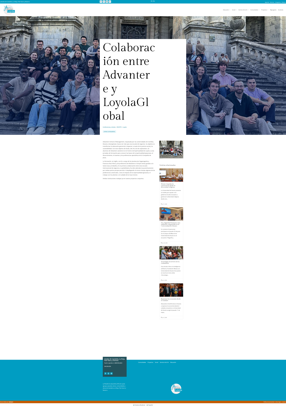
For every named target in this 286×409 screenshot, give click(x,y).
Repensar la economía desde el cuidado (171, 301)
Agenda (267, 2)
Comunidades (254, 10)
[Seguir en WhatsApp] (110, 1)
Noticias (272, 2)
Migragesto (273, 10)
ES (151, 1)
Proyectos (264, 10)
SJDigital (11, 402)
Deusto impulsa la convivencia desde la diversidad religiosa (171, 187)
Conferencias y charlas (109, 127)
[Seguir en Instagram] (107, 1)
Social (233, 10)
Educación (226, 10)
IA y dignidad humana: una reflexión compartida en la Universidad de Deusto (171, 225)
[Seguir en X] (104, 1)
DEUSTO (119, 127)
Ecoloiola (280, 10)
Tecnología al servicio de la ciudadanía (171, 264)
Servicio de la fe (242, 10)
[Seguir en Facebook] (101, 1)
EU (154, 1)
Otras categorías (109, 131)
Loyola (125, 127)
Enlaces (284, 2)
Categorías (278, 2)
